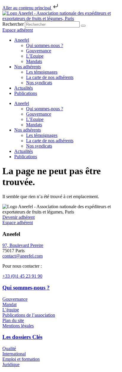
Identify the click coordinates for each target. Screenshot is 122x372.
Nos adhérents (27, 66)
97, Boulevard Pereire (22, 245)
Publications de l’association (28, 315)
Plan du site (13, 320)
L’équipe (10, 309)
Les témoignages (41, 72)
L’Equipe (35, 56)
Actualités (23, 87)
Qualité (9, 348)
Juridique (11, 364)
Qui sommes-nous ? (44, 45)
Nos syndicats (39, 82)
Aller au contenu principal (27, 7)
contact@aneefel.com (22, 255)
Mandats (34, 61)
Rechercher (13, 24)
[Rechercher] (83, 26)
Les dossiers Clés (22, 337)
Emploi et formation (21, 359)
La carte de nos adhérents (49, 77)
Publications (25, 93)
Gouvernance (38, 50)
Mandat (9, 304)
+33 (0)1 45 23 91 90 (22, 276)
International (14, 353)
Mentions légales (18, 325)
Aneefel (21, 40)
